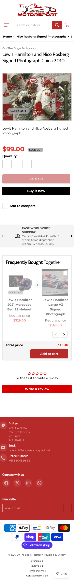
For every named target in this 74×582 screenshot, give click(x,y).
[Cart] (67, 25)
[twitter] (17, 483)
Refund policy (37, 560)
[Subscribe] (67, 508)
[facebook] (6, 483)
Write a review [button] (37, 389)
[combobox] (37, 25)
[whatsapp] (39, 483)
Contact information (37, 575)
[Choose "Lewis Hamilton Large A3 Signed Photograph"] (65, 273)
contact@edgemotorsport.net (29, 450)
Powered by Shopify (55, 554)
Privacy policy (37, 565)
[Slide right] (71, 236)
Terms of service (37, 570)
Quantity (9, 156)
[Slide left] (2, 236)
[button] (6, 25)
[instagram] (28, 483)
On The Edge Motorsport (30, 554)
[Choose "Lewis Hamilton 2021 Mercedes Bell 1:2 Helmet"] (29, 273)
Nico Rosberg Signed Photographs (41, 36)
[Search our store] (57, 25)
